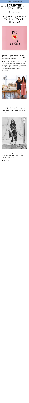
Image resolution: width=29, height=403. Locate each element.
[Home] (14, 6)
